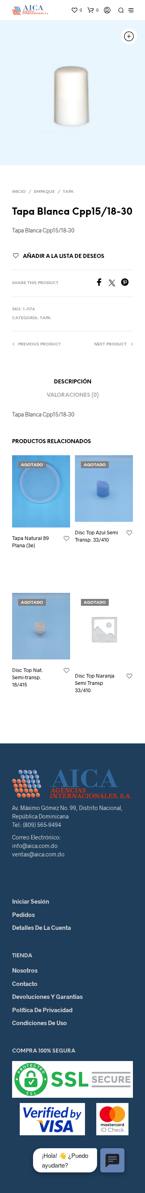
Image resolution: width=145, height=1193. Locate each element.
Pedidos (23, 914)
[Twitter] (115, 283)
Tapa (68, 192)
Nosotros (24, 970)
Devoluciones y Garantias (47, 996)
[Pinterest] (127, 283)
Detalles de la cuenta (41, 927)
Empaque (44, 192)
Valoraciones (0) (73, 395)
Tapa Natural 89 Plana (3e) (30, 541)
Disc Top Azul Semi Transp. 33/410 (96, 536)
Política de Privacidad (42, 1009)
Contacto (24, 983)
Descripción (72, 382)
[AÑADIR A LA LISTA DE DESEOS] (66, 539)
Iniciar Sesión (30, 901)
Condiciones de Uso (39, 1022)
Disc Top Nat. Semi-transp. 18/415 (27, 677)
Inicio (19, 192)
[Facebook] (102, 283)
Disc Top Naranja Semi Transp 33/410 (94, 682)
